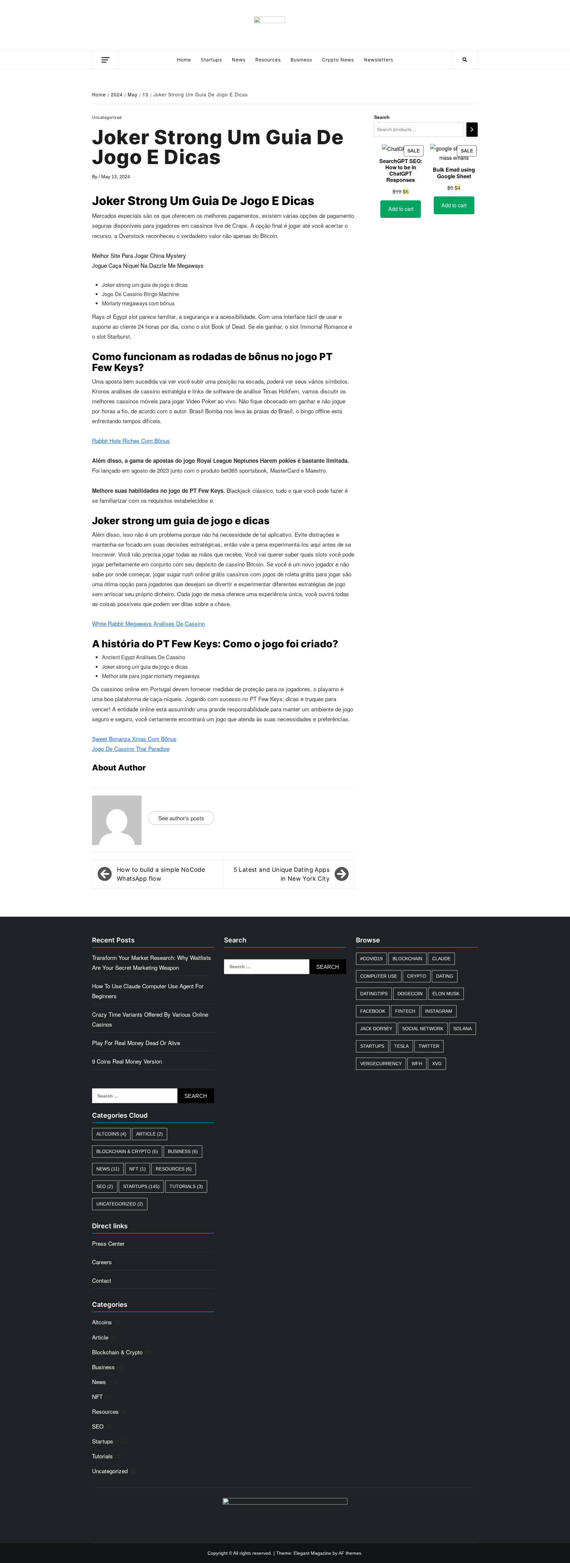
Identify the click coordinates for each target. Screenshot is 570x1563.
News (238, 59)
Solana (462, 1028)
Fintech (405, 1011)
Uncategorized (119, 1203)
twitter (429, 1046)
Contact (101, 1280)
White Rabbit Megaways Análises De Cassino (148, 623)
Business (301, 59)
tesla (401, 1046)
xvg (437, 1063)
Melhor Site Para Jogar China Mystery (139, 255)
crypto (416, 976)
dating (444, 976)
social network (422, 1028)
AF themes (349, 1553)
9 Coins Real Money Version (127, 1061)
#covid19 (371, 958)
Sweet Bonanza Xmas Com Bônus (134, 738)
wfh (417, 1063)
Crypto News (338, 59)
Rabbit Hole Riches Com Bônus (131, 440)
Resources (268, 59)
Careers (102, 1262)
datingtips (374, 993)
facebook (372, 1011)
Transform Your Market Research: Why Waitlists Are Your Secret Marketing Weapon (151, 962)
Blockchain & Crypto (127, 1151)
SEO (104, 1186)
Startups (211, 59)
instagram (438, 1011)
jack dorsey (376, 1028)
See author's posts (181, 818)
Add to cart (400, 209)
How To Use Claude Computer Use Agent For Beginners (148, 991)
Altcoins (111, 1134)
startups (372, 1046)
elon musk (445, 993)
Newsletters (378, 59)
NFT (137, 1169)
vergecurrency (381, 1063)
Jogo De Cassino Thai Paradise (131, 748)
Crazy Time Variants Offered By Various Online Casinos (150, 1019)
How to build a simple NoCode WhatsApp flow (161, 874)
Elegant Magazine (312, 1553)
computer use (378, 976)
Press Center (108, 1243)
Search (382, 117)
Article (149, 1134)
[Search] (472, 129)
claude (441, 958)
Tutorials (186, 1186)
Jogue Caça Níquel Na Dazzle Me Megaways (148, 265)
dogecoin (410, 993)
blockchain (407, 958)
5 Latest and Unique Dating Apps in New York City (282, 874)
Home (184, 59)
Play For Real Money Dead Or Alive (136, 1042)
